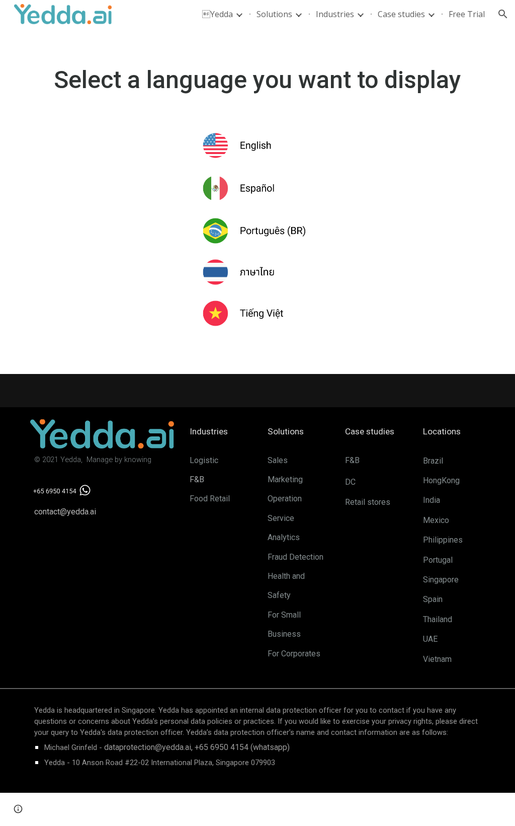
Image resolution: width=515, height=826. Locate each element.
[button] (503, 14)
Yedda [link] (217, 14)
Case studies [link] (401, 14)
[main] (257, 80)
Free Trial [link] (467, 14)
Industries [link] (335, 14)
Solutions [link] (274, 14)
